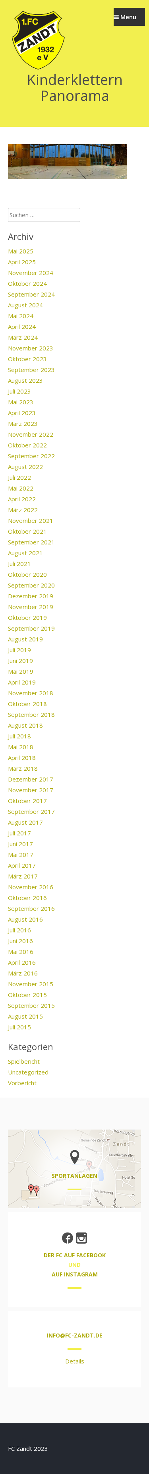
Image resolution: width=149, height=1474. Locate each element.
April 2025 (22, 262)
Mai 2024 (20, 316)
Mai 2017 (20, 855)
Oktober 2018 (27, 704)
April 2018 (22, 758)
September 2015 (31, 1005)
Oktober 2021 (27, 531)
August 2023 (25, 380)
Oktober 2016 (27, 898)
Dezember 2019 (30, 596)
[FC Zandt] (38, 69)
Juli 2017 (19, 833)
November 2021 (30, 520)
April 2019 (22, 682)
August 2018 (25, 725)
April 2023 (22, 413)
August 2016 (25, 919)
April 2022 (22, 499)
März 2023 (23, 423)
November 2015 (30, 984)
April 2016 (22, 962)
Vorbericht (22, 1083)
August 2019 (25, 639)
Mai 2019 (20, 671)
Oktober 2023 (27, 359)
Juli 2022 (19, 477)
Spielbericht (24, 1061)
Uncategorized (28, 1072)
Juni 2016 (20, 941)
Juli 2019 (19, 650)
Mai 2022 (20, 488)
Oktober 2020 (27, 574)
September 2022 (31, 456)
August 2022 (25, 467)
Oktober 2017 (27, 801)
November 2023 (30, 348)
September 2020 (31, 585)
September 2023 (31, 370)
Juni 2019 (20, 661)
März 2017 (23, 876)
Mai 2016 (20, 952)
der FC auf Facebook (75, 1255)
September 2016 (31, 908)
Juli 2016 (19, 930)
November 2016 (30, 887)
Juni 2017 (20, 844)
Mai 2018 (20, 747)
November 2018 (30, 693)
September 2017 (31, 811)
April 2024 (22, 326)
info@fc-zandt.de (75, 1335)
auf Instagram (75, 1274)
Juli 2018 (19, 736)
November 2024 (30, 273)
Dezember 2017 (30, 779)
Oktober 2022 (27, 445)
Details (74, 1361)
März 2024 (23, 337)
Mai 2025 (20, 251)
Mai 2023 (20, 402)
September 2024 (31, 294)
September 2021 (31, 542)
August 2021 (25, 553)
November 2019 (30, 607)
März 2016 (23, 973)
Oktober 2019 (27, 617)
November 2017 (30, 790)
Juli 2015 (19, 1027)
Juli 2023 (19, 391)
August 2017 (25, 822)
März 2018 (23, 768)
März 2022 (23, 510)
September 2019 (31, 628)
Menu (127, 17)
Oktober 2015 (27, 995)
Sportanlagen (74, 1175)
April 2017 (22, 865)
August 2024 (25, 305)
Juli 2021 (19, 564)
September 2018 (31, 714)
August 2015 (25, 1016)
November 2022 (30, 434)
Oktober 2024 (27, 283)
